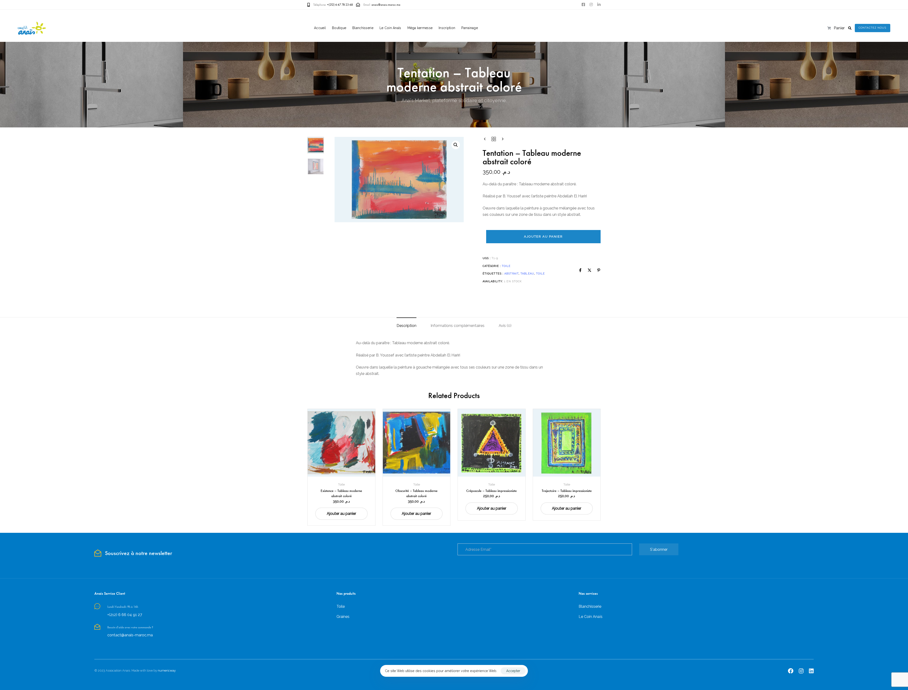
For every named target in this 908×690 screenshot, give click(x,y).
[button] (849, 28)
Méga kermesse (420, 28)
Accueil (320, 28)
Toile (506, 266)
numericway (167, 670)
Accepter (513, 671)
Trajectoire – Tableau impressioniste (567, 490)
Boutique (339, 28)
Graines (342, 616)
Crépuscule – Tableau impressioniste (491, 490)
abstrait (511, 273)
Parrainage (469, 28)
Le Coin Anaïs (390, 28)
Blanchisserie (362, 28)
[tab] (406, 325)
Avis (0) (505, 325)
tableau (527, 273)
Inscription (447, 28)
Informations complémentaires (458, 325)
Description (406, 325)
